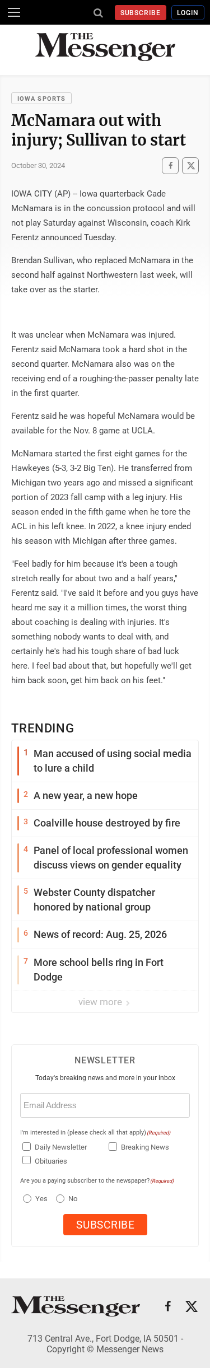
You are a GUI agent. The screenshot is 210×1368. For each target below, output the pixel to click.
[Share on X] (190, 165)
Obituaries (51, 1161)
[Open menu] (14, 12)
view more (101, 1001)
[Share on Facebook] (170, 165)
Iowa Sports (41, 98)
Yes (40, 1198)
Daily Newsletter (61, 1147)
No (72, 1198)
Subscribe (140, 13)
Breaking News (145, 1147)
